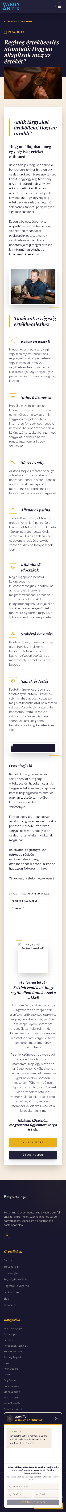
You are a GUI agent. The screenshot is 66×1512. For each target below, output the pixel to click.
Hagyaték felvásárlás (35, 894)
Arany (7, 1375)
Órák (6, 1363)
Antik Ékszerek (11, 1369)
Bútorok (8, 1340)
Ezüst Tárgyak (11, 1386)
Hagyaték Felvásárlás (16, 1286)
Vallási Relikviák (12, 1403)
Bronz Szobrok (12, 1392)
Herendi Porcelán (13, 1352)
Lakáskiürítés (11, 1292)
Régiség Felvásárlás (15, 1279)
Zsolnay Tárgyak (12, 1357)
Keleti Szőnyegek (13, 1329)
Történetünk (11, 1267)
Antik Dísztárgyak (13, 1409)
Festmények (10, 1334)
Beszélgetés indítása (33, 1502)
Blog (6, 1299)
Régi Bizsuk (10, 1380)
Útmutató (18, 909)
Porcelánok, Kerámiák (16, 1346)
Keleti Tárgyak (11, 1398)
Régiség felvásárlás (24, 901)
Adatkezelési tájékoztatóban (30, 1477)
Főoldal (8, 1260)
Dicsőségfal (11, 1273)
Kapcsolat (10, 1305)
